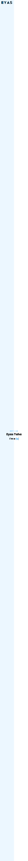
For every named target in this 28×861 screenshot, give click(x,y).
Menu (25, 2)
